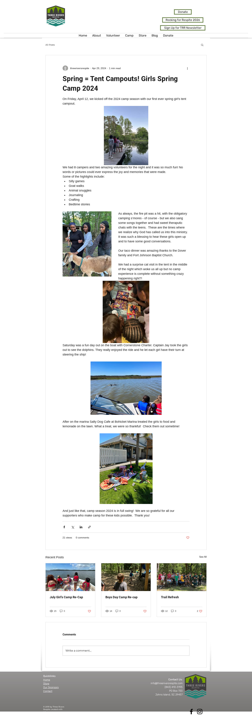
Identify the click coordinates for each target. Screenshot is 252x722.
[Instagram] (199, 711)
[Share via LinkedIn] (81, 527)
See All (203, 556)
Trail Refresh (170, 597)
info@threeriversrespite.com (167, 683)
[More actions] (187, 68)
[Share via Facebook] (64, 527)
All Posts (50, 44)
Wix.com (47, 712)
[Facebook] (191, 711)
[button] (202, 44)
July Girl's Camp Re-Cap (66, 597)
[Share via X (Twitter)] (72, 527)
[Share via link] (89, 527)
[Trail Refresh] (181, 577)
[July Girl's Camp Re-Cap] (70, 577)
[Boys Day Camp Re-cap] (126, 577)
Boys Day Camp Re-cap (121, 597)
